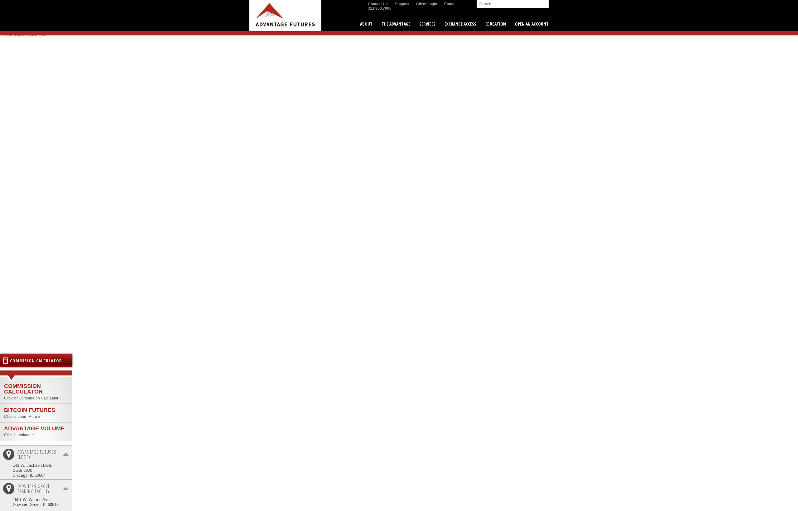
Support (402, 4)
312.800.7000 (380, 8)
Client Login (426, 4)
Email (449, 4)
